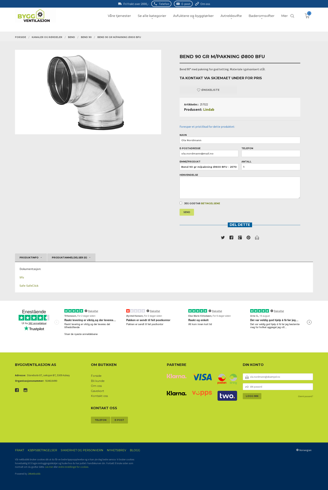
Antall (246, 161)
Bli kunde (98, 381)
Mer (284, 16)
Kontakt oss (99, 396)
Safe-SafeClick (29, 285)
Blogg (135, 450)
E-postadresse (190, 148)
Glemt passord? (305, 396)
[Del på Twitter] (222, 238)
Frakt (19, 450)
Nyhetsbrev (116, 450)
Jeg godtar (202, 203)
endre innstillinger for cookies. (73, 467)
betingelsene (210, 203)
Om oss (205, 4)
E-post (185, 4)
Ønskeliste (209, 90)
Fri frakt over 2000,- (136, 4)
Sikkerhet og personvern (82, 450)
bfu (22, 277)
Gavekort (97, 391)
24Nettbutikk (34, 473)
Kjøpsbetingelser (42, 450)
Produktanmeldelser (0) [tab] (69, 257)
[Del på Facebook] (231, 238)
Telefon (164, 4)
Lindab (208, 109)
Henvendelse (189, 174)
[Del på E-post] (257, 238)
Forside (96, 376)
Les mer (49, 467)
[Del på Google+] (240, 238)
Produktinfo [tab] (29, 257)
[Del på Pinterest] (248, 238)
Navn (183, 135)
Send (186, 212)
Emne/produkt (190, 161)
